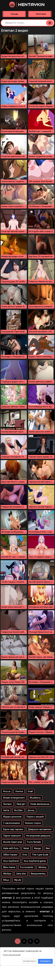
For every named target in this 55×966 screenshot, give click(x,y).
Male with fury (11, 848)
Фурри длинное (12, 816)
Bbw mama (9, 867)
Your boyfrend (11, 861)
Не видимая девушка (38, 835)
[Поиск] (50, 23)
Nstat (26, 848)
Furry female (34, 842)
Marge (37, 848)
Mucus (6, 791)
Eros (24, 854)
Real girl (21, 804)
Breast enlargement (14, 797)
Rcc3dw (18, 810)
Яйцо (6, 880)
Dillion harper (10, 854)
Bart (48, 848)
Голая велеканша (39, 804)
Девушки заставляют (40, 829)
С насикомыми (11, 823)
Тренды (14, 14)
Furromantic (27, 867)
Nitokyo (7, 873)
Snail (30, 791)
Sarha (6, 810)
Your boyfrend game (34, 861)
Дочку (31, 810)
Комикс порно (33, 823)
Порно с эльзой (35, 816)
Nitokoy (42, 867)
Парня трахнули (12, 835)
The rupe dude (40, 854)
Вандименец (38, 873)
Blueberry (35, 797)
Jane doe (21, 873)
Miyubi (17, 880)
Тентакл (7, 804)
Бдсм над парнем (13, 829)
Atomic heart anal (12, 842)
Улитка (19, 791)
